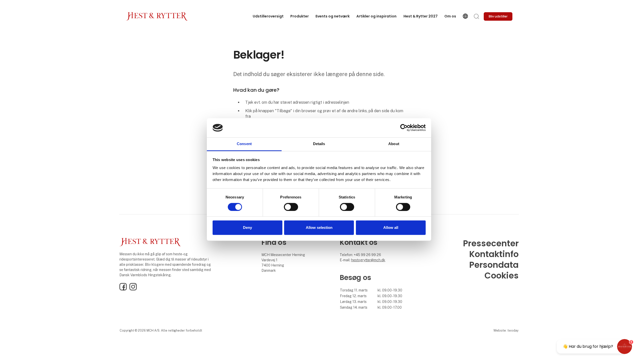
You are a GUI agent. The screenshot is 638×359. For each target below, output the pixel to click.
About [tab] (393, 144)
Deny (247, 227)
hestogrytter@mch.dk (368, 260)
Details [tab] (319, 144)
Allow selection (319, 227)
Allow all (390, 227)
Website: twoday (505, 330)
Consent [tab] (244, 144)
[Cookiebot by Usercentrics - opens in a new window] (404, 128)
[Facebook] (123, 289)
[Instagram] (133, 289)
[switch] (291, 207)
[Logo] (157, 16)
